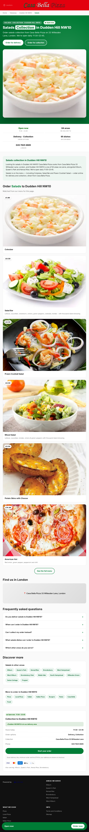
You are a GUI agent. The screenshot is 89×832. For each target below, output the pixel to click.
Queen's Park (21, 670)
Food (9, 702)
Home (5, 13)
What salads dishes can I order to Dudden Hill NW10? (27, 640)
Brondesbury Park (27, 675)
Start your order (44, 751)
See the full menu (44, 571)
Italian (30, 697)
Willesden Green (73, 675)
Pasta (61, 697)
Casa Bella (71, 697)
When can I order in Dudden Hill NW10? (21, 624)
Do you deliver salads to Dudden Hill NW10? (23, 617)
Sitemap (49, 814)
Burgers (52, 697)
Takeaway (13, 13)
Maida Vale (42, 675)
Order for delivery (13, 43)
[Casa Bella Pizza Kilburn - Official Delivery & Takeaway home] (44, 5)
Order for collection (36, 43)
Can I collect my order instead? (18, 632)
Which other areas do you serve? (19, 648)
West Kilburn (11, 675)
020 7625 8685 (23, 145)
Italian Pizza (40, 697)
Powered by (7, 782)
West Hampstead (63, 670)
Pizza (9, 697)
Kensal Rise (35, 670)
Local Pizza (19, 697)
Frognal (24, 680)
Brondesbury (48, 670)
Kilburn (9, 670)
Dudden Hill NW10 (25, 13)
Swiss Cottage (12, 680)
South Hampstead (56, 675)
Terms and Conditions (54, 811)
